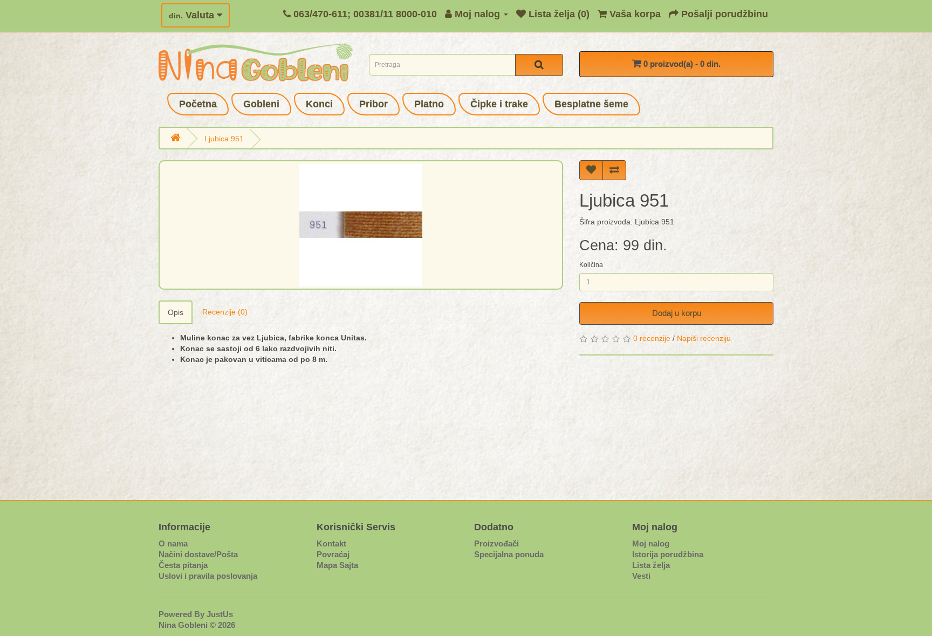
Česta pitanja (183, 565)
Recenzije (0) (225, 311)
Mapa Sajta (337, 565)
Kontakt (331, 543)
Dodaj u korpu (676, 313)
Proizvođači (496, 543)
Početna (198, 104)
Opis (175, 312)
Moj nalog (650, 543)
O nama (173, 543)
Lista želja (651, 565)
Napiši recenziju (704, 338)
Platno (429, 104)
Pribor (373, 104)
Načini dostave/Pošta (198, 554)
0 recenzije (651, 338)
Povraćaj (333, 554)
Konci (319, 104)
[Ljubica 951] (361, 225)
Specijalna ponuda (509, 554)
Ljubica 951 (224, 138)
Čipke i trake (499, 104)
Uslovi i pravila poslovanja (208, 575)
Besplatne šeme (591, 104)
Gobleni (261, 104)
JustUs (220, 614)
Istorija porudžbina (667, 554)
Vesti (641, 575)
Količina (591, 265)
